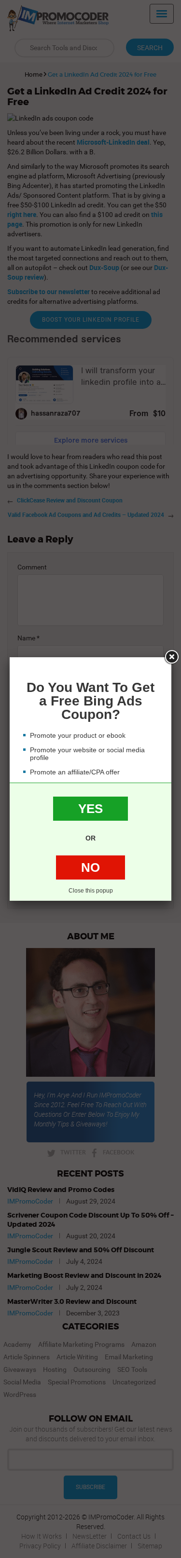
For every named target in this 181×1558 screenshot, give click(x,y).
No (90, 867)
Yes (90, 808)
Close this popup (91, 890)
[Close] (171, 657)
